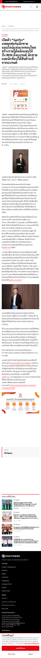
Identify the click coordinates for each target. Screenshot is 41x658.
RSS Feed (5, 608)
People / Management (9, 567)
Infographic (5, 581)
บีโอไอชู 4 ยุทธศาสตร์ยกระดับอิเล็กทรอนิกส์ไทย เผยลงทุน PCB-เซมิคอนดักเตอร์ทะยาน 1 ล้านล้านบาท (25, 504)
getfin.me (6, 247)
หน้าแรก (4, 26)
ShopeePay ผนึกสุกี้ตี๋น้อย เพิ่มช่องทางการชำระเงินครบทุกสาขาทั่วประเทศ (26, 528)
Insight (4, 587)
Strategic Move (7, 584)
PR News (11, 26)
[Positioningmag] (11, 6)
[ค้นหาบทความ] (31, 7)
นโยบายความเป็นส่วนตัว (9, 602)
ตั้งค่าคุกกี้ (11, 654)
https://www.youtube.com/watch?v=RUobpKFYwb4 (19, 387)
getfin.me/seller (15, 280)
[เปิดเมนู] (37, 7)
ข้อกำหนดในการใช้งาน (8, 605)
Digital (4, 574)
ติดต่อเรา (4, 598)
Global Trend (6, 591)
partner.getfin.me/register (21, 363)
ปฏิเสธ (31, 654)
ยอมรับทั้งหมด (20, 648)
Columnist (5, 577)
